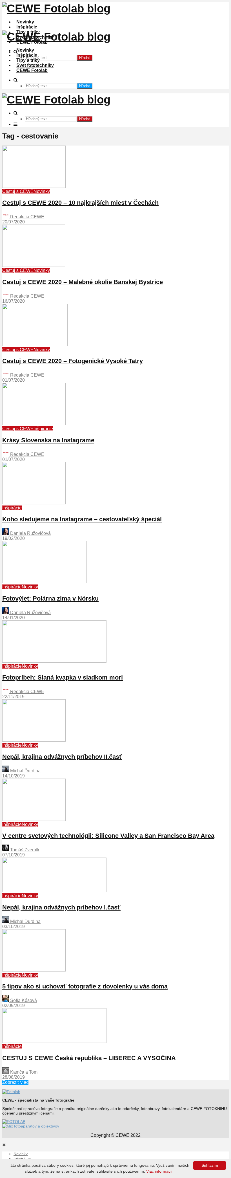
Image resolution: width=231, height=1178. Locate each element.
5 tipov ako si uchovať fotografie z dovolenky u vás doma (85, 986)
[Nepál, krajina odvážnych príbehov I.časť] (54, 890)
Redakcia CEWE (26, 216)
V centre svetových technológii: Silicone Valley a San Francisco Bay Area (108, 835)
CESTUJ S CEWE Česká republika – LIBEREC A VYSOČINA (89, 1057)
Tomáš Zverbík (24, 849)
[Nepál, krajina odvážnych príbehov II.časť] (34, 740)
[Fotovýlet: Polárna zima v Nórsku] (44, 581)
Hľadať (84, 58)
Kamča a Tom (23, 1072)
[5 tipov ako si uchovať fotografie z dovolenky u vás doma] (34, 970)
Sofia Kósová (23, 1000)
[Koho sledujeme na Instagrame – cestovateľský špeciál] (34, 502)
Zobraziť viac (15, 1082)
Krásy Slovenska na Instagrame (48, 440)
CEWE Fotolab (32, 70)
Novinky (25, 21)
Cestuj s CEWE (18, 191)
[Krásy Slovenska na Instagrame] (34, 423)
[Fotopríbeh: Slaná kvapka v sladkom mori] (54, 661)
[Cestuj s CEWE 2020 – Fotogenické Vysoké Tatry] (35, 344)
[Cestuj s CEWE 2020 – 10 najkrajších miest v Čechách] (34, 186)
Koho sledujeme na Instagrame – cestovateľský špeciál (82, 519)
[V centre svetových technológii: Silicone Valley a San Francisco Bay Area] (34, 819)
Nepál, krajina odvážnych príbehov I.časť (61, 907)
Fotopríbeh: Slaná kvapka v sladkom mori (62, 677)
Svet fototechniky (35, 65)
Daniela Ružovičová (30, 533)
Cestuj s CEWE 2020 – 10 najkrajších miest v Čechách (80, 202)
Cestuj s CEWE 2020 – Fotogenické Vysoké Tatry (72, 360)
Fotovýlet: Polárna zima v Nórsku (50, 598)
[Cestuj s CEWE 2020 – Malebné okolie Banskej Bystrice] (33, 265)
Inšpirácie (26, 27)
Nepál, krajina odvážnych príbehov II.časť (62, 756)
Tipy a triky (28, 60)
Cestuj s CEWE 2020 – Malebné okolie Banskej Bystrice (82, 281)
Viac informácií (159, 1171)
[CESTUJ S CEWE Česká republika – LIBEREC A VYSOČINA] (54, 1041)
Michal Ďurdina (25, 770)
